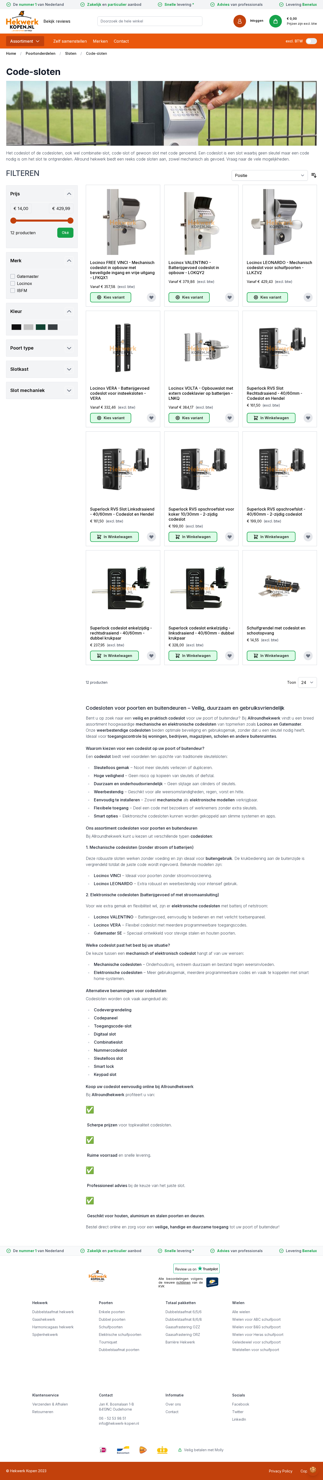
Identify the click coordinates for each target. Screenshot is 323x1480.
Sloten (70, 53)
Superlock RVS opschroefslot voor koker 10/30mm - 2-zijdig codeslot (201, 514)
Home (11, 53)
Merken (100, 41)
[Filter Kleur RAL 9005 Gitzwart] (16, 327)
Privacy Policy (280, 1471)
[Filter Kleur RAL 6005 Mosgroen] (41, 327)
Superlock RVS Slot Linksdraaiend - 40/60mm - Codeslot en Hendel (122, 512)
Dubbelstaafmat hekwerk (53, 1312)
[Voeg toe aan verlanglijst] (151, 297)
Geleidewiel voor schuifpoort (256, 1342)
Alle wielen (241, 1312)
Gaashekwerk (43, 1319)
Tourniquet (108, 1342)
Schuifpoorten (111, 1327)
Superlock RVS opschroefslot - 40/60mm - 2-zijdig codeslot (276, 512)
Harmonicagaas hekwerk (53, 1327)
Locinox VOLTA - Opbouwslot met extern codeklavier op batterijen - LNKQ (201, 393)
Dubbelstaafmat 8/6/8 (184, 1319)
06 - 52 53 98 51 (112, 1418)
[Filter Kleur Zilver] (28, 327)
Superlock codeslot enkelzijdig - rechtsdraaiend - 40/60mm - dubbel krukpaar (121, 633)
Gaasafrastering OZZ (183, 1327)
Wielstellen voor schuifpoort (255, 1349)
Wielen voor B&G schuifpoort (256, 1327)
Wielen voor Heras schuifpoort (257, 1334)
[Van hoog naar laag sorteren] (314, 175)
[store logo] (22, 21)
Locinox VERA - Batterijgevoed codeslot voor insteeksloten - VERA (119, 393)
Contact (121, 41)
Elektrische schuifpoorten (120, 1334)
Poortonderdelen (41, 53)
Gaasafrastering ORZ (183, 1334)
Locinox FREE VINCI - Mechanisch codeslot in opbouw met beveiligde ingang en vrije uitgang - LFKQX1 (122, 270)
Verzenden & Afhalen (50, 1404)
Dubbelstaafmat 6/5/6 (184, 1312)
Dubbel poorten (112, 1319)
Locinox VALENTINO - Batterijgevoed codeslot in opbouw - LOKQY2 (194, 267)
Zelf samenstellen (70, 41)
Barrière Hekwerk (180, 1342)
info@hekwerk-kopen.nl (119, 1423)
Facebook (240, 1404)
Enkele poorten (112, 1312)
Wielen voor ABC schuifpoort (256, 1319)
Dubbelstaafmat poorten (119, 1349)
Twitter (238, 1412)
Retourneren (42, 1412)
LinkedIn (239, 1419)
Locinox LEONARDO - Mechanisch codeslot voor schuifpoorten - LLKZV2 (279, 267)
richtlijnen (183, 1282)
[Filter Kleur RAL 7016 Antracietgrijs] (53, 327)
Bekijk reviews (56, 21)
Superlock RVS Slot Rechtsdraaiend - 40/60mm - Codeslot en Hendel (274, 393)
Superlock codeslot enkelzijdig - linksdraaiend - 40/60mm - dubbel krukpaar (201, 633)
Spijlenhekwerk (45, 1334)
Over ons (173, 1404)
